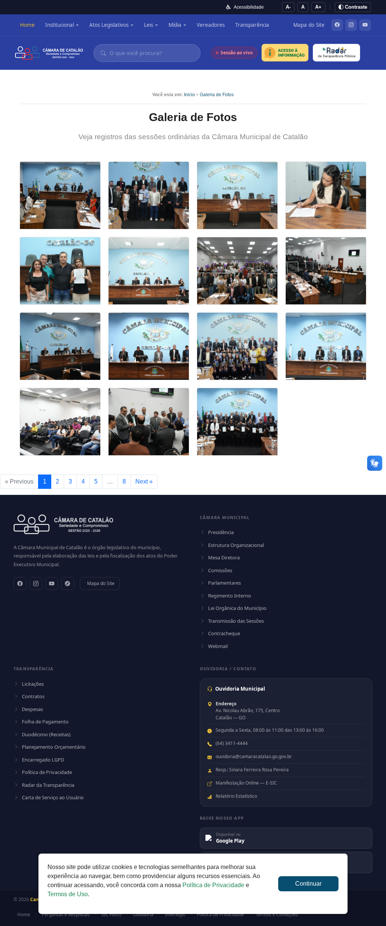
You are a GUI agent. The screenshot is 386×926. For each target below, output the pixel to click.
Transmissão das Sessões (236, 620)
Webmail (218, 646)
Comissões (220, 570)
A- (288, 7)
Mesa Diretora (224, 557)
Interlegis (175, 914)
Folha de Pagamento (45, 721)
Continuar (308, 883)
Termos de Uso (67, 894)
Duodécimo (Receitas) (46, 734)
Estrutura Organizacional (236, 545)
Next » (144, 481)
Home (27, 24)
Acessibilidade (249, 7)
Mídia (174, 24)
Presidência (221, 532)
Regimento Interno (229, 595)
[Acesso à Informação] (285, 53)
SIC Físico (111, 914)
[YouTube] (365, 25)
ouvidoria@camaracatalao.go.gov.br (254, 756)
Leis (148, 24)
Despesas (32, 709)
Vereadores (211, 24)
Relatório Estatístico (236, 796)
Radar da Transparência (48, 785)
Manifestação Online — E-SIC (246, 783)
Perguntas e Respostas (66, 914)
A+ (318, 7)
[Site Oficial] (67, 583)
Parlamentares (224, 582)
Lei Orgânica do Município (237, 608)
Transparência (252, 24)
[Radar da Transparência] (336, 53)
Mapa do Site (309, 24)
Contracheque (224, 633)
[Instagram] (351, 25)
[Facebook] (337, 25)
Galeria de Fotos (217, 94)
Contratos (33, 696)
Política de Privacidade (47, 772)
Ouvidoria (143, 914)
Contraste (355, 7)
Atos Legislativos (109, 24)
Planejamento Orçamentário (54, 746)
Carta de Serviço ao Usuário (53, 797)
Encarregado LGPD (43, 759)
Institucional (59, 24)
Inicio (189, 94)
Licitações (33, 683)
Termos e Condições (277, 914)
